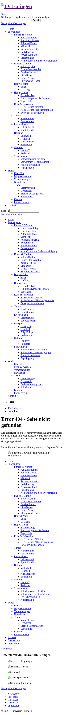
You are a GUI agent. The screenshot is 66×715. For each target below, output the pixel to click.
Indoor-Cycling (28, 257)
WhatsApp (13, 699)
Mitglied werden (22, 367)
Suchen (5, 210)
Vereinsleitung (28, 378)
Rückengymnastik (30, 239)
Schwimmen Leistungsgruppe (36, 352)
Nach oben (6, 648)
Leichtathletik (21, 314)
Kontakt (12, 395)
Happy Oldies (21, 283)
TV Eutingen (14, 408)
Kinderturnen (27, 309)
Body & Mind (21, 274)
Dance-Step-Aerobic (31, 260)
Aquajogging (27, 358)
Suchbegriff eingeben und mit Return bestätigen (25, 17)
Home (11, 219)
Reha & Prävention (23, 294)
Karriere (18, 390)
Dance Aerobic (28, 268)
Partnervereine (21, 393)
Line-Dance (27, 265)
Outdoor (18, 338)
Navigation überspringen (13, 23)
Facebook (13, 696)
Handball (25, 329)
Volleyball (26, 326)
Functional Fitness (30, 231)
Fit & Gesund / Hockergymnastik (37, 300)
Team (17, 375)
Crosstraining (27, 248)
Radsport (25, 343)
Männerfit (25, 236)
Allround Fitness (29, 234)
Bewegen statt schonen (32, 303)
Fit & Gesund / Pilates (32, 297)
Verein (11, 361)
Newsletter (19, 372)
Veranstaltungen (22, 369)
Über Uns (19, 364)
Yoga (23, 277)
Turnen (17, 306)
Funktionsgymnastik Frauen (35, 288)
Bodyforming (27, 242)
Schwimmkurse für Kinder (34, 349)
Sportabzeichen (28, 320)
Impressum (13, 643)
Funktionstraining (29, 228)
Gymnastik (26, 381)
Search (4, 14)
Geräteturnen (27, 312)
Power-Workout (29, 245)
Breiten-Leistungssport (32, 384)
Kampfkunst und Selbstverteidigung (39, 251)
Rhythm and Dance (30, 271)
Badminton (26, 335)
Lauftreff (25, 341)
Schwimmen (20, 346)
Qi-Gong (25, 280)
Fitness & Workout (23, 225)
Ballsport (18, 323)
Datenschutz (14, 640)
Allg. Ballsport (28, 332)
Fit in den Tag (28, 286)
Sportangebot (14, 222)
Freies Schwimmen (30, 355)
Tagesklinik (26, 291)
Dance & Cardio (22, 254)
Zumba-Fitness (28, 262)
